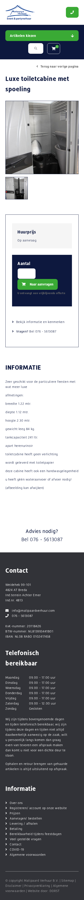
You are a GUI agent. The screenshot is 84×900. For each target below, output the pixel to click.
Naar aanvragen (41, 284)
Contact (15, 844)
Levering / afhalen (24, 823)
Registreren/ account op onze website (38, 808)
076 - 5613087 (45, 331)
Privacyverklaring (37, 885)
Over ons (16, 803)
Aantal (23, 263)
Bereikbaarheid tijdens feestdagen (36, 834)
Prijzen (15, 813)
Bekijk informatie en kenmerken (40, 322)
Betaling (16, 829)
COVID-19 (17, 849)
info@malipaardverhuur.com (33, 610)
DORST (55, 891)
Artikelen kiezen (23, 36)
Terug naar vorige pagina (59, 66)
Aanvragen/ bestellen (26, 818)
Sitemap (67, 880)
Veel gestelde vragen (25, 839)
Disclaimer (13, 885)
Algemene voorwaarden (28, 854)
